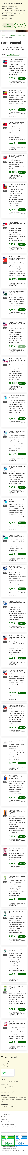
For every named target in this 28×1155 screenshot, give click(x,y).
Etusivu (3, 35)
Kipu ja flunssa (11, 35)
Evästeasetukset (6, 1114)
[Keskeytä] (1, 31)
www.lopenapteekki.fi (7, 1092)
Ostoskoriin (22, 78)
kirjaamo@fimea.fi (7, 1150)
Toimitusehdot (5, 1117)
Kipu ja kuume (21, 35)
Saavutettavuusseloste (7, 1124)
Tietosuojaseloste (6, 1122)
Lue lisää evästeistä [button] (7, 18)
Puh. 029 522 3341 (19, 1150)
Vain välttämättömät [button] (8, 25)
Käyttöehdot (4, 1119)
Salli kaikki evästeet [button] (20, 25)
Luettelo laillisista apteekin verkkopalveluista (9, 1128)
